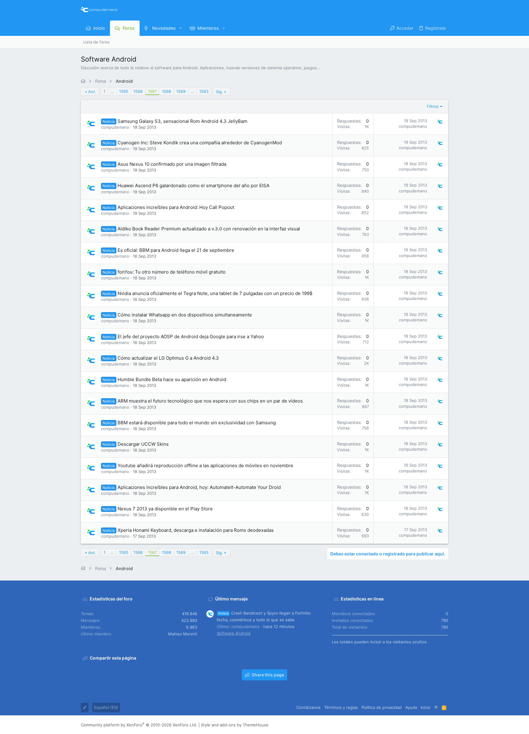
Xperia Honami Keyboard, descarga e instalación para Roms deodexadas (196, 530)
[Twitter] (436, 725)
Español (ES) (106, 707)
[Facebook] (408, 725)
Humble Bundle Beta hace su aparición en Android (172, 379)
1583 (203, 91)
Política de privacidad (382, 707)
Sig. (219, 91)
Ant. (92, 91)
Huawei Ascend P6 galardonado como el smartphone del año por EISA (193, 185)
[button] (180, 28)
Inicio (425, 707)
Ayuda (411, 707)
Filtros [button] (433, 106)
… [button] (112, 91)
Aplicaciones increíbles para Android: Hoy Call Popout (176, 207)
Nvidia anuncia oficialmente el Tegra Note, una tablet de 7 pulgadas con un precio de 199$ (215, 293)
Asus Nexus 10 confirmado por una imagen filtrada (172, 164)
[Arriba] (436, 707)
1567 (152, 91)
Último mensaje (231, 598)
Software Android (233, 633)
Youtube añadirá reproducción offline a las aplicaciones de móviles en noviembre (205, 465)
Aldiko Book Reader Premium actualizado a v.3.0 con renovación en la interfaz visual (209, 229)
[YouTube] (445, 725)
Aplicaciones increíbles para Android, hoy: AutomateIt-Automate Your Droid (199, 487)
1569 (181, 91)
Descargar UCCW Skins (143, 444)
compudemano (115, 127)
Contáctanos (308, 707)
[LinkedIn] (427, 725)
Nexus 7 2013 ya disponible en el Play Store (165, 509)
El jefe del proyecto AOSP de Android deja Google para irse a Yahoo (191, 336)
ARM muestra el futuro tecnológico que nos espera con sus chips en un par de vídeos (210, 401)
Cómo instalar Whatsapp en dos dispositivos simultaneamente (185, 315)
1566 (138, 91)
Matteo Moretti (182, 633)
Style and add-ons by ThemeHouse (234, 724)
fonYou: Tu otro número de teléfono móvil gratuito (172, 272)
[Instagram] (418, 725)
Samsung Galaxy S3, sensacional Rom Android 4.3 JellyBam (182, 121)
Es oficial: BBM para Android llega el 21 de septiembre (176, 250)
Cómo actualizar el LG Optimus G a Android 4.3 (168, 358)
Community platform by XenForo (139, 724)
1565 (123, 91)
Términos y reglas (341, 707)
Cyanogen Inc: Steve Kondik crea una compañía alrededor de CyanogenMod (200, 143)
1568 (166, 91)
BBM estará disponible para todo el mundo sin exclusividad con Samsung (197, 423)
